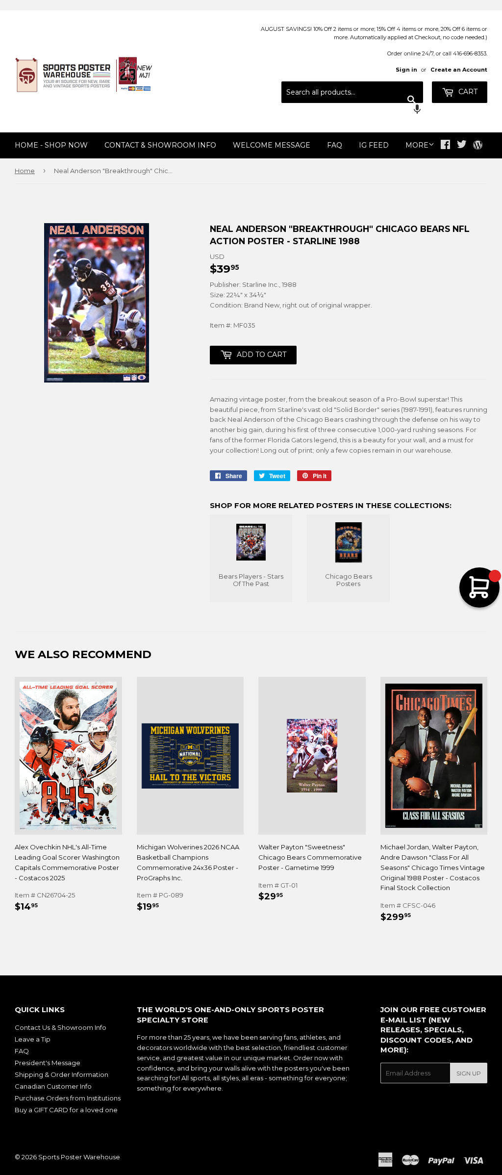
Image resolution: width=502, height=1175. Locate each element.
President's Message (47, 1063)
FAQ (334, 145)
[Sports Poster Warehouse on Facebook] (445, 146)
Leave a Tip (32, 1039)
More (416, 145)
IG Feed (374, 145)
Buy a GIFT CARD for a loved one (66, 1110)
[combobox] (352, 92)
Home (25, 171)
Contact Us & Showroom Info (60, 1027)
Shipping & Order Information (61, 1074)
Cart (466, 91)
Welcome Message (271, 145)
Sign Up (468, 1073)
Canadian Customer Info (53, 1086)
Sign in (406, 69)
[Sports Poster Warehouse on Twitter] (462, 146)
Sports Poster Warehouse (79, 1157)
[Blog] (477, 146)
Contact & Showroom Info (160, 145)
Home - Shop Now (51, 145)
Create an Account (458, 69)
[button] (352, 110)
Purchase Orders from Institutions (68, 1098)
